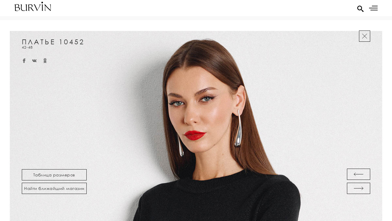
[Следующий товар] (358, 188)
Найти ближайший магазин (54, 188)
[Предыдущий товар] (358, 174)
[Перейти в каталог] (364, 36)
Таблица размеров (54, 175)
